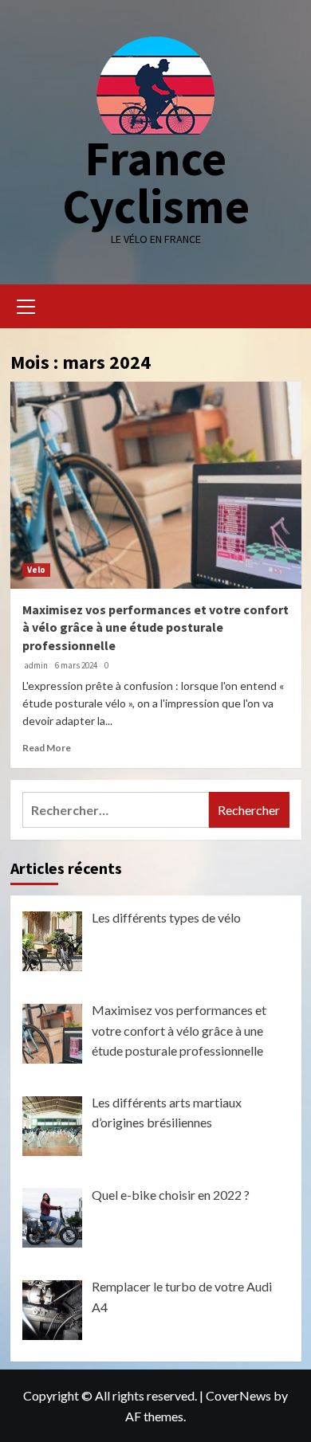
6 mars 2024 (76, 665)
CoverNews (238, 1395)
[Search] (283, 305)
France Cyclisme (156, 182)
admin (36, 665)
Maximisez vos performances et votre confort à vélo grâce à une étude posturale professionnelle (155, 627)
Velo (36, 569)
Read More (46, 748)
